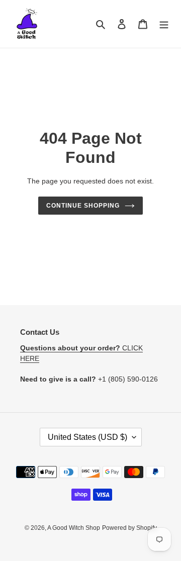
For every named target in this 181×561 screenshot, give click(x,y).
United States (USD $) (87, 437)
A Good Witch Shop (73, 527)
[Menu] (163, 24)
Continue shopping (83, 205)
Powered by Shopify (129, 527)
